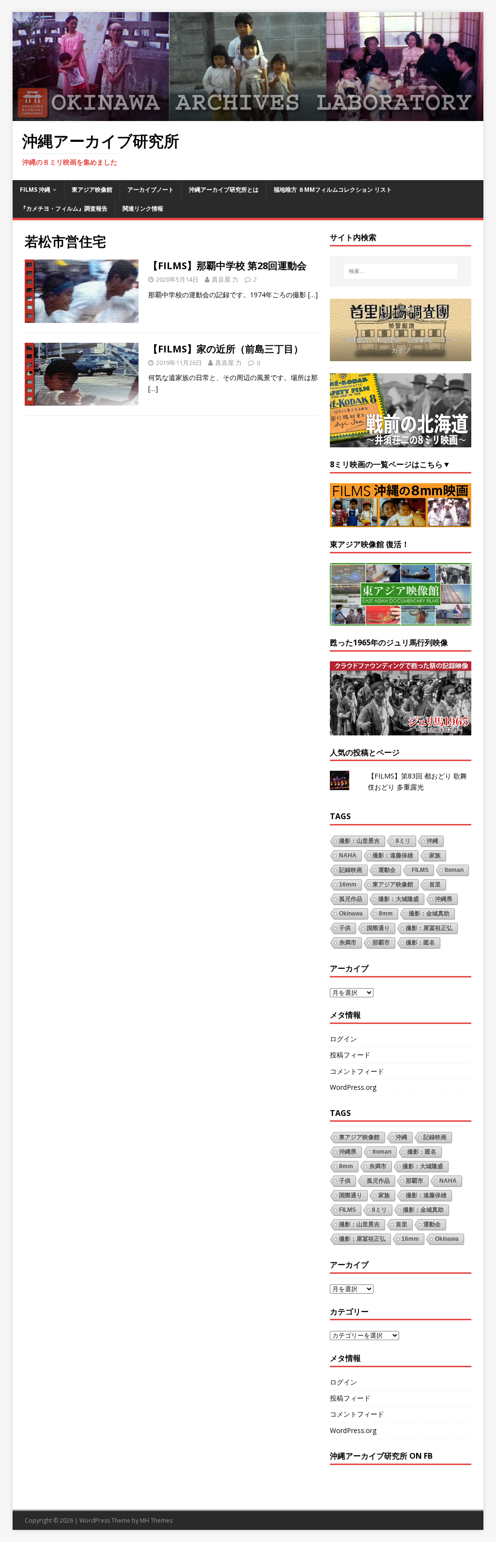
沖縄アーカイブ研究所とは (224, 189)
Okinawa (351, 913)
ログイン (343, 1038)
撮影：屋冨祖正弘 (429, 928)
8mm (386, 913)
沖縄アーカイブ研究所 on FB (381, 1455)
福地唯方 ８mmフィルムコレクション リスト (333, 189)
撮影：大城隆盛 (398, 899)
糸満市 (347, 942)
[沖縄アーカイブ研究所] (248, 115)
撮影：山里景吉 (359, 841)
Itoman (454, 870)
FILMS (420, 870)
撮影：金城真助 (429, 913)
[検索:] (401, 271)
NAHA (347, 855)
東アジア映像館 (92, 189)
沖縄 (432, 841)
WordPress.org (353, 1087)
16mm (347, 884)
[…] (313, 294)
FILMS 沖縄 (35, 189)
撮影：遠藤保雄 (392, 855)
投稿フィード (350, 1054)
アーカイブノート (150, 189)
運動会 (387, 870)
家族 (435, 855)
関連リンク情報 (143, 208)
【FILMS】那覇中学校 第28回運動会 (227, 265)
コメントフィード (357, 1071)
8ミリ (403, 841)
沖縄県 (443, 899)
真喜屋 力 (225, 279)
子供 (345, 928)
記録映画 (350, 870)
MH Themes (156, 1520)
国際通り (378, 928)
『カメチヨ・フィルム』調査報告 (64, 208)
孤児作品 (350, 899)
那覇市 (381, 942)
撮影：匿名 (420, 942)
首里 (435, 884)
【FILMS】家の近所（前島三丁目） (225, 348)
